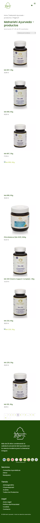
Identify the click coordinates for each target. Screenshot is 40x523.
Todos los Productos (11, 492)
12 (33, 415)
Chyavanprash (8, 487)
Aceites (6, 490)
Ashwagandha (8, 485)
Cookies (6, 507)
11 (30, 415)
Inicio (6, 15)
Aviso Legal (7, 502)
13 (5, 418)
